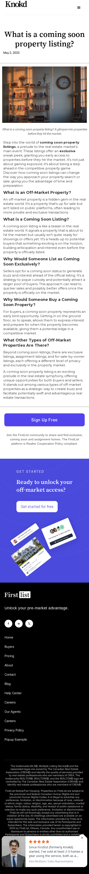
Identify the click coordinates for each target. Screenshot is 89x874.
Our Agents (13, 712)
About (9, 665)
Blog (8, 684)
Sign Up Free (44, 419)
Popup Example (16, 739)
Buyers (9, 647)
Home (9, 637)
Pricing (9, 656)
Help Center (13, 693)
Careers (10, 702)
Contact (10, 674)
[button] (78, 7)
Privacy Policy (14, 730)
